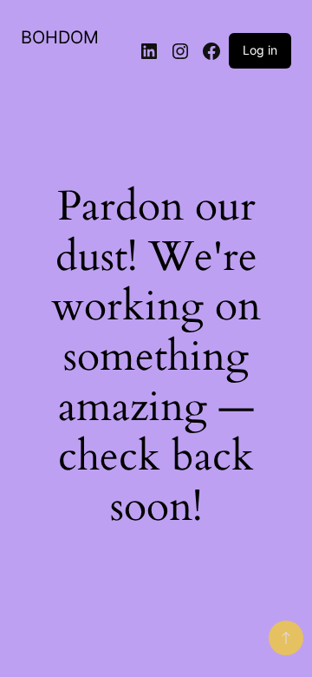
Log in (260, 50)
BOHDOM (60, 37)
